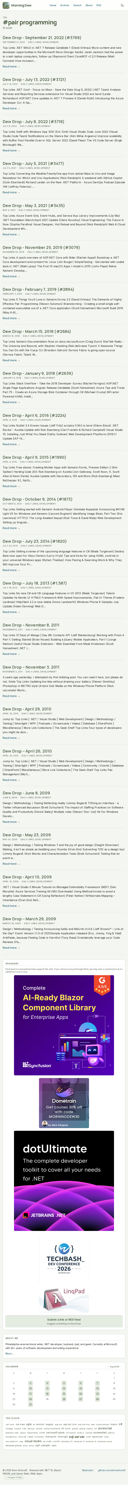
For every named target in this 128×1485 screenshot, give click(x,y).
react (30, 1436)
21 (97, 1394)
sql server (77, 1437)
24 (30, 1399)
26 (64, 1399)
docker (39, 1428)
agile (29, 1424)
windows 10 (66, 1441)
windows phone (14, 1445)
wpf (37, 1445)
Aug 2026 (114, 1366)
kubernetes (32, 1433)
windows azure (105, 1441)
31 (31, 1404)
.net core (10, 1424)
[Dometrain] (64, 1103)
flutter (68, 1428)
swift (88, 1437)
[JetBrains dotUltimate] (64, 1181)
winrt (25, 1445)
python (111, 1433)
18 (47, 1394)
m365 (42, 1433)
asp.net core (70, 1424)
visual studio (33, 1441)
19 (64, 1394)
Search (77, 5)
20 (80, 1394)
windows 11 (79, 1441)
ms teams (71, 1433)
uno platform (12, 1441)
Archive (64, 5)
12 (64, 1388)
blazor (114, 1424)
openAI (89, 1433)
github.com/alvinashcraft (111, 1470)
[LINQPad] (64, 1299)
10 (31, 1388)
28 (97, 1399)
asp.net (58, 1424)
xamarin (45, 1445)
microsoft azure (55, 1432)
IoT (95, 1428)
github (75, 1428)
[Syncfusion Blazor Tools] (64, 1025)
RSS (98, 5)
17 (31, 1394)
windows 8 (91, 1441)
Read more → (11, 66)
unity (106, 1437)
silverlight (63, 1436)
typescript (97, 1436)
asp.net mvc (84, 1424)
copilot (17, 1428)
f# (63, 1428)
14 (97, 1388)
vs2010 (56, 1441)
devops (31, 1428)
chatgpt (9, 1428)
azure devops (102, 1424)
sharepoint (50, 1436)
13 (81, 1388)
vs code (47, 1441)
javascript (105, 1428)
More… (10, 1353)
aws (93, 1424)
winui (31, 1445)
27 (80, 1399)
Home (53, 5)
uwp (21, 1441)
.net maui (20, 1424)
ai (34, 1424)
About (89, 5)
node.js (80, 1433)
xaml (54, 1445)
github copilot (86, 1428)
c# (120, 1424)
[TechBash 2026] (64, 1259)
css (24, 1428)
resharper (39, 1437)
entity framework (52, 1428)
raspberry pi (11, 1437)
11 (47, 1388)
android (40, 1424)
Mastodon (87, 1470)
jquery (23, 1433)
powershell (100, 1432)
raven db (22, 1437)
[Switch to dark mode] (122, 5)
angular (50, 1424)
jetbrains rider (12, 1433)
